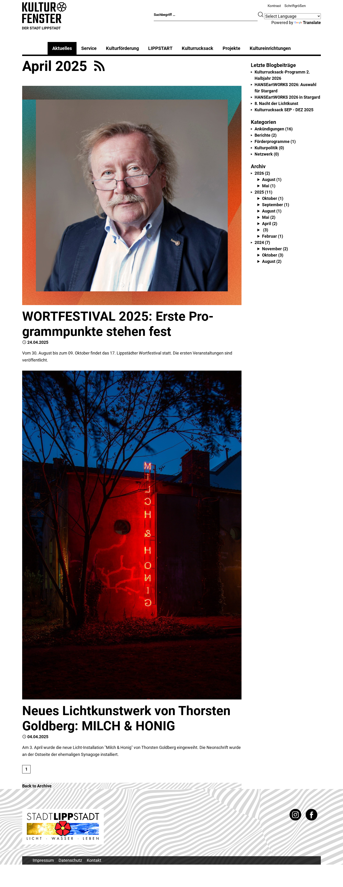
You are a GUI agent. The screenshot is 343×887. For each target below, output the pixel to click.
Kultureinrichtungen (270, 48)
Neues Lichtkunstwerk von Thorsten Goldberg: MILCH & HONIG (126, 718)
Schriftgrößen (295, 6)
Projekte (231, 48)
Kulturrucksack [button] (197, 48)
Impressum (43, 860)
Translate (312, 22)
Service (89, 48)
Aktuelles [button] (62, 48)
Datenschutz (70, 860)
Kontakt (94, 860)
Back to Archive (37, 785)
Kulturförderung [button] (122, 48)
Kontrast (274, 6)
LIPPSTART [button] (160, 48)
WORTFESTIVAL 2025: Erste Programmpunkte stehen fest (118, 324)
